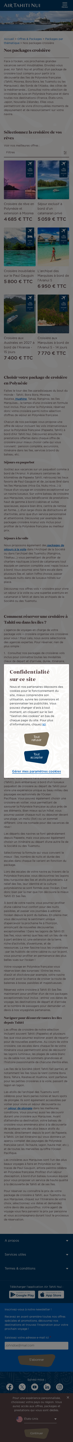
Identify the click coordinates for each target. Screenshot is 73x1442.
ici (44, 724)
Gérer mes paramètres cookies (36, 771)
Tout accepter (36, 756)
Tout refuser (36, 739)
